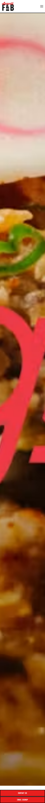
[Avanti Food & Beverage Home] (9, 6)
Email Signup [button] (22, 799)
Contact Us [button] (22, 793)
